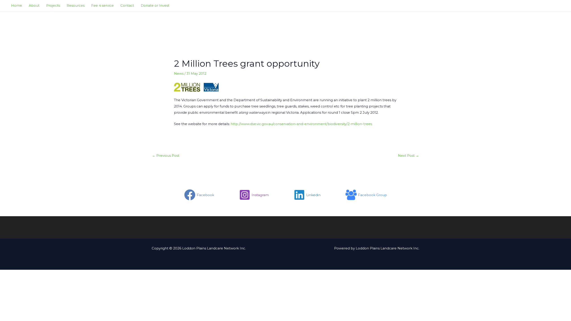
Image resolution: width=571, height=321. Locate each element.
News (179, 73)
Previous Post (165, 155)
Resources (76, 5)
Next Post (408, 155)
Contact (127, 5)
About (34, 5)
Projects (53, 5)
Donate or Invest (155, 5)
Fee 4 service (102, 5)
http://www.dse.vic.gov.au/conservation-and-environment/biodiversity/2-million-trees (301, 124)
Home (16, 5)
